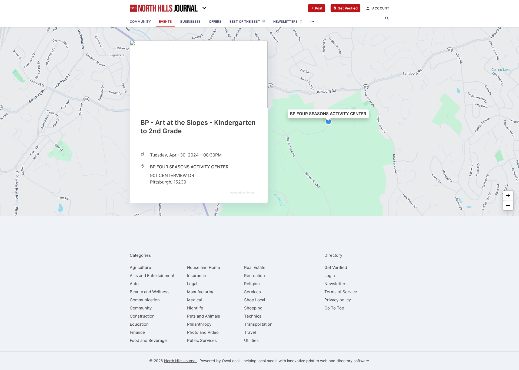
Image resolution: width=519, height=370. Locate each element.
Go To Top (334, 308)
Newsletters (336, 283)
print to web (317, 360)
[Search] (387, 18)
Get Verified (335, 267)
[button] (328, 121)
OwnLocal (230, 360)
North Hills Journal (180, 360)
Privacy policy (337, 299)
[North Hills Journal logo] (164, 8)
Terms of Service (340, 291)
